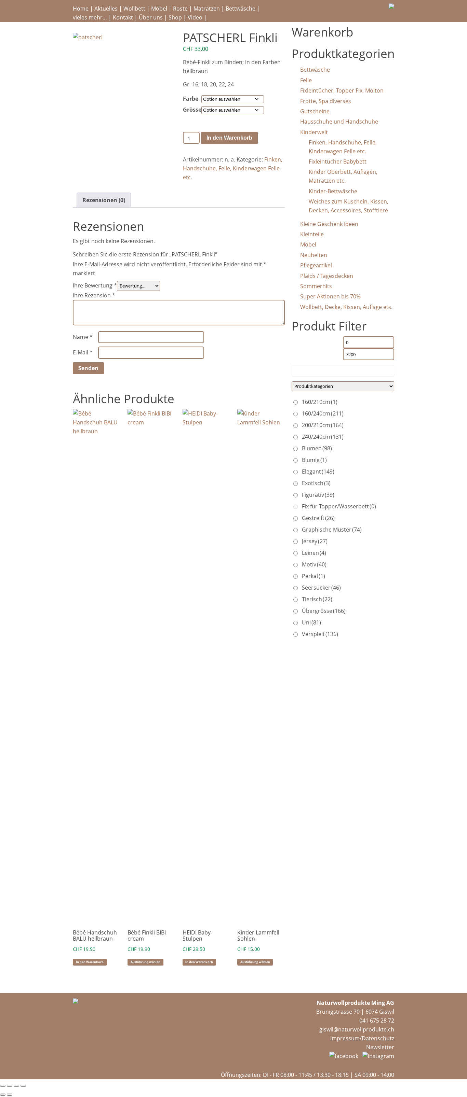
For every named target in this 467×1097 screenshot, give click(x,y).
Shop (175, 17)
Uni (311, 622)
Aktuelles (106, 8)
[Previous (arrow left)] (2, 1095)
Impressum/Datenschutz (362, 1038)
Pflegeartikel (316, 265)
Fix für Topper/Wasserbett (339, 506)
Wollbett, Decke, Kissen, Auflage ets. (346, 307)
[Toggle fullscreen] (16, 1086)
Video (195, 17)
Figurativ (318, 494)
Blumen (317, 448)
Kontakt (123, 17)
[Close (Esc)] (2, 1086)
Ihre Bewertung (95, 285)
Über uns (151, 17)
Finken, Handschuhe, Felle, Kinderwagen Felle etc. (232, 168)
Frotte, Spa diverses (325, 101)
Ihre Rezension (94, 295)
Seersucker (321, 587)
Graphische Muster (332, 529)
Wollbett (134, 8)
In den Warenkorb (229, 138)
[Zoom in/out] (23, 1086)
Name (83, 337)
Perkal (313, 576)
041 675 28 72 (376, 1020)
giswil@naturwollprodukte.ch (356, 1029)
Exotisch (316, 483)
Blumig (314, 460)
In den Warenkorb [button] (90, 962)
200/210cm (323, 425)
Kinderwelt (314, 132)
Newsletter (380, 1047)
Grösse (192, 109)
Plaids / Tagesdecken (326, 276)
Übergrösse (324, 611)
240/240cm (323, 436)
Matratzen (207, 8)
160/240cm (323, 413)
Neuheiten (313, 255)
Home (81, 8)
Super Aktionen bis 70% (330, 296)
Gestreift (318, 518)
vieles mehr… (90, 17)
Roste (180, 8)
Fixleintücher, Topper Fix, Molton (342, 90)
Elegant (318, 471)
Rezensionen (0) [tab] (103, 200)
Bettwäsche (240, 8)
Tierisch (317, 599)
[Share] (9, 1086)
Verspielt (320, 634)
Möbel (159, 8)
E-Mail (83, 352)
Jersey (315, 541)
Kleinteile (312, 234)
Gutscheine (315, 111)
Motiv (314, 564)
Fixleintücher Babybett (337, 161)
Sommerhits (316, 286)
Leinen (314, 553)
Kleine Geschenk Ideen (329, 224)
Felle (306, 80)
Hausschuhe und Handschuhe (339, 121)
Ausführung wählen (145, 962)
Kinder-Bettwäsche (333, 191)
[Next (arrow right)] (9, 1095)
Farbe (190, 98)
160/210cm (319, 402)
